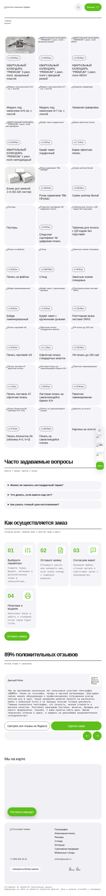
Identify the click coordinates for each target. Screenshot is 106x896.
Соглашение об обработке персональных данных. (28, 886)
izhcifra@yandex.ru (62, 858)
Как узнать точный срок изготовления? (34, 500)
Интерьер (59, 844)
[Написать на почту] (98, 457)
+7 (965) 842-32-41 (18, 858)
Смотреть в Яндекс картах (25, 868)
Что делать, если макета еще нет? (31, 491)
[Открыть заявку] (98, 430)
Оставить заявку (17, 635)
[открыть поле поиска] (78, 7)
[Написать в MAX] (98, 448)
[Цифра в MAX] (77, 869)
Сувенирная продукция (66, 848)
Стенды (58, 840)
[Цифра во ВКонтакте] (70, 869)
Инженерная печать (64, 833)
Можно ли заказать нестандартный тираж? (36, 481)
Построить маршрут (22, 811)
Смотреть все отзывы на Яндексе (27, 725)
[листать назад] (85, 735)
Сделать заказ (75, 725)
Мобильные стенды (64, 852)
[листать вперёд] (95, 735)
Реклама (58, 837)
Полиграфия (60, 829)
